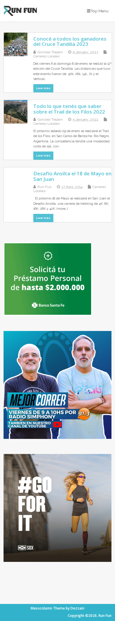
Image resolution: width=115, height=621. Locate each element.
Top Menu (100, 11)
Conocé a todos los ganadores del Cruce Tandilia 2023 (69, 41)
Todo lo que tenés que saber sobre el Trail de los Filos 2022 (69, 109)
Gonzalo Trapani (50, 52)
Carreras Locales (46, 56)
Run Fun (44, 187)
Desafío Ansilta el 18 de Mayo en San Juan (72, 176)
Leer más (43, 88)
